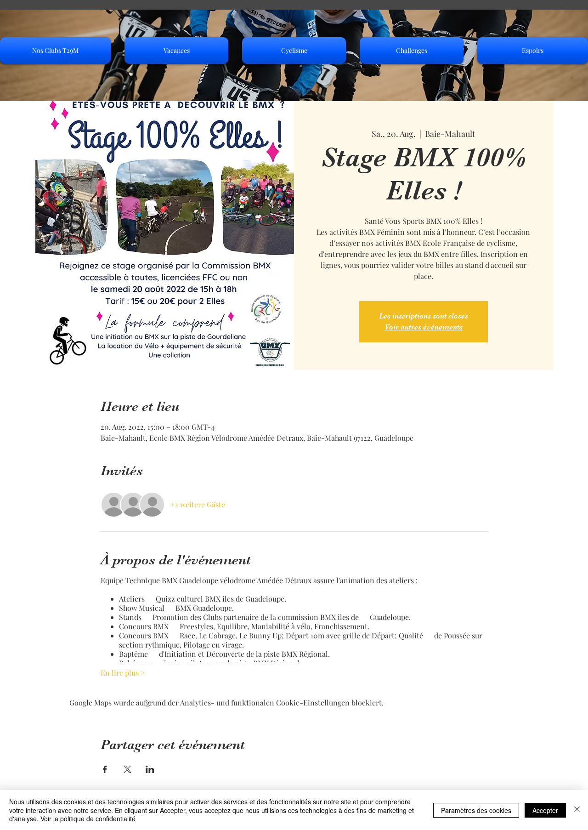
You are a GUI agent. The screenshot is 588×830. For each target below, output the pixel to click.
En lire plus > (123, 672)
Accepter (545, 810)
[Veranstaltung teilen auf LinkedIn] (150, 769)
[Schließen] (576, 810)
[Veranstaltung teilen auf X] (127, 769)
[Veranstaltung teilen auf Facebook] (105, 769)
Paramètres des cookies (476, 810)
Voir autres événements (423, 327)
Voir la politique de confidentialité (88, 818)
